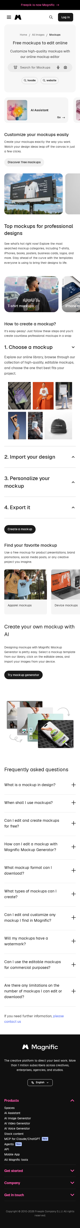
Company (12, 1182)
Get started (13, 1170)
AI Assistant (12, 1113)
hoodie (32, 80)
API (6, 1149)
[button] (40, 1082)
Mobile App (12, 1154)
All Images (38, 35)
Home (23, 35)
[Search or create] (51, 17)
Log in (65, 17)
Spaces (9, 1108)
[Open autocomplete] (14, 67)
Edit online (24, 206)
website (51, 80)
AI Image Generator (17, 1118)
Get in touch (14, 1195)
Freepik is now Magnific (38, 5)
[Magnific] (40, 1048)
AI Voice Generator (17, 1128)
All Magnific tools (16, 1160)
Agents (12, 1144)
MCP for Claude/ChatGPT (25, 1139)
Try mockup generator (23, 675)
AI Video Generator (17, 1123)
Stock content (13, 1134)
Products (11, 1100)
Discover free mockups (24, 162)
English (40, 1082)
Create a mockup (20, 529)
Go (45, 206)
